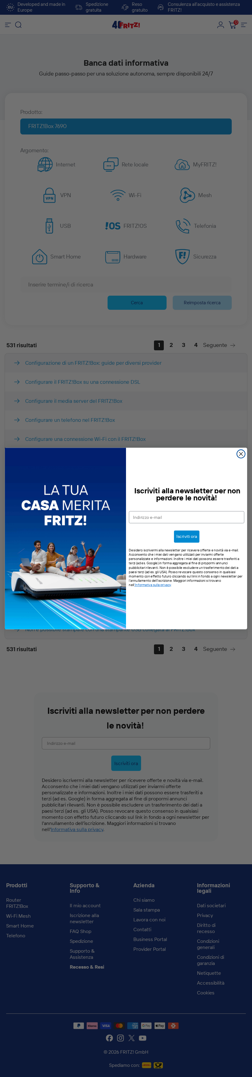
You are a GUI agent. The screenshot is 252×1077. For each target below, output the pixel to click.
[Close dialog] (241, 454)
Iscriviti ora (186, 536)
